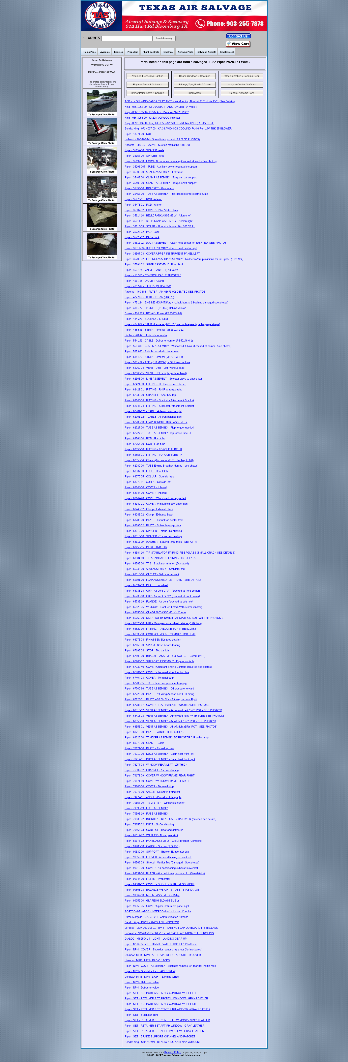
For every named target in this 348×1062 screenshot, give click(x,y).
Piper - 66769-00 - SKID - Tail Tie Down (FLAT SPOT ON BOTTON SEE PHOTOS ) (174, 617)
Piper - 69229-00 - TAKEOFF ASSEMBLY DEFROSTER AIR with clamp (166, 737)
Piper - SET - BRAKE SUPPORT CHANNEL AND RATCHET (160, 1036)
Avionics (105, 52)
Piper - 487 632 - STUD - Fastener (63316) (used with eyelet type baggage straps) (172, 324)
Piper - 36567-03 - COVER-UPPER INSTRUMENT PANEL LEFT (162, 253)
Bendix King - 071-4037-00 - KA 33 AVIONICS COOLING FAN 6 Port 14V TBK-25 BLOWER (178, 128)
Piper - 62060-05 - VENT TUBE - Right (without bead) (156, 373)
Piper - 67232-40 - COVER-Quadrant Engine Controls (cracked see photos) (168, 666)
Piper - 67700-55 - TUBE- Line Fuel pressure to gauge (156, 683)
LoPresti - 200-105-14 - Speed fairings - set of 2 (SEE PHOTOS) (162, 139)
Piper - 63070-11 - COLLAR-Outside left (148, 481)
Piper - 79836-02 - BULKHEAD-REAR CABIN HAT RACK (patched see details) (170, 819)
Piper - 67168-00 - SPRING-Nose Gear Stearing (152, 645)
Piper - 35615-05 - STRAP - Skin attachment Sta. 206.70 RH (160, 226)
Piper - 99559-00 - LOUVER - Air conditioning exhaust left (158, 857)
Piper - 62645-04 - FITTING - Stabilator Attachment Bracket (159, 400)
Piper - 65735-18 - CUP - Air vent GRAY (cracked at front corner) (162, 590)
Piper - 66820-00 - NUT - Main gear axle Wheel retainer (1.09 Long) (163, 623)
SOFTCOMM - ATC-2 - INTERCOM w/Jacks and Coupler (158, 911)
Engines (118, 52)
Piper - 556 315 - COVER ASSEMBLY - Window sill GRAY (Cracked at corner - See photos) (178, 346)
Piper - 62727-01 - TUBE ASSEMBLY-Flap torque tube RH (158, 433)
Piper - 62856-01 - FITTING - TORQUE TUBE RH (153, 454)
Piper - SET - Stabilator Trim (141, 1014)
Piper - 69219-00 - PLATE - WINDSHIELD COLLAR (154, 732)
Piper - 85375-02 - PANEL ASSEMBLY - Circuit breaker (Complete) (163, 840)
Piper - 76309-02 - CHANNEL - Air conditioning (152, 770)
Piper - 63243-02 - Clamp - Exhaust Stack (149, 509)
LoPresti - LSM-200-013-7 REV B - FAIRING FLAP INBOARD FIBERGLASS (169, 933)
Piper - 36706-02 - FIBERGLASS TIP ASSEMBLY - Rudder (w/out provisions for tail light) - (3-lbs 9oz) (184, 259)
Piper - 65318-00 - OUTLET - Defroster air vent (152, 574)
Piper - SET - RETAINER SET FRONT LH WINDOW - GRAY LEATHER (166, 998)
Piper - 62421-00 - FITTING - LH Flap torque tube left (155, 384)
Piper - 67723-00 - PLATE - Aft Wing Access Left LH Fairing (159, 694)
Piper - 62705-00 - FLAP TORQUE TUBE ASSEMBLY (156, 422)
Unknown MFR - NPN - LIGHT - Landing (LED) (152, 976)
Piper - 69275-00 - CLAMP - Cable (144, 742)
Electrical (168, 52)
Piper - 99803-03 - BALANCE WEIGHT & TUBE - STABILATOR (162, 889)
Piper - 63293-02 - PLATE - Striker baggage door (153, 525)
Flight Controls (151, 52)
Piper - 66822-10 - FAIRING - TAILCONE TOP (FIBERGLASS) (161, 628)
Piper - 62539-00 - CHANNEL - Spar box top (150, 394)
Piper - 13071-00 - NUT (138, 134)
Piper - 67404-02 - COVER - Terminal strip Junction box (157, 672)
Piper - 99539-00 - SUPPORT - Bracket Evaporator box (157, 851)
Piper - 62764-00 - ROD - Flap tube (145, 438)
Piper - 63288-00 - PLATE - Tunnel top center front (154, 520)
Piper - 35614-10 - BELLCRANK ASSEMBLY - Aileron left (158, 215)
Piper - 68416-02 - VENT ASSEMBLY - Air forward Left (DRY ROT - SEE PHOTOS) (173, 710)
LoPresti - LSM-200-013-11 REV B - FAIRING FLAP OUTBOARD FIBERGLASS (171, 927)
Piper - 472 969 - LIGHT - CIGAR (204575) (149, 297)
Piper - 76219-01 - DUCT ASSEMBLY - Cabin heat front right (160, 759)
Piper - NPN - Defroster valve (142, 982)
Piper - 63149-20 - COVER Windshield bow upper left (155, 498)
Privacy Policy (172, 1052)
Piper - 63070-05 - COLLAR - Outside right (149, 476)
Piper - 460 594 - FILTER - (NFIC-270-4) (148, 286)
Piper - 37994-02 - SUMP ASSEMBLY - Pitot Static (154, 264)
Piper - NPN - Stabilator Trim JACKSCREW (150, 971)
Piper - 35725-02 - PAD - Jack (142, 231)
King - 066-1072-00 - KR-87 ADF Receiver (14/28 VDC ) (157, 112)
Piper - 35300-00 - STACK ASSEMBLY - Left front (154, 172)
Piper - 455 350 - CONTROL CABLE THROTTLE (153, 275)
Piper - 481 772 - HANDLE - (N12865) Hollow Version (155, 307)
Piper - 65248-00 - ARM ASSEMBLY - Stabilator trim (155, 568)
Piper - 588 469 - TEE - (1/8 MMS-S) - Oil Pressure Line (157, 362)
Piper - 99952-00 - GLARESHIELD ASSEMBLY (152, 900)
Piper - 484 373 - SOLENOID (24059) (146, 318)
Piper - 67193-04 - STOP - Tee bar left (147, 650)
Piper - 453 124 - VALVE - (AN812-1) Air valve (151, 269)
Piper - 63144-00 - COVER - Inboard (146, 487)
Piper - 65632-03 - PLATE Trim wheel (146, 585)
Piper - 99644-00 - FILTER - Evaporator (147, 878)
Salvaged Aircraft (207, 52)
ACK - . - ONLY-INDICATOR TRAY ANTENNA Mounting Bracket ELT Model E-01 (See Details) (180, 101)
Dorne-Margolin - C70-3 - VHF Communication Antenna (156, 916)
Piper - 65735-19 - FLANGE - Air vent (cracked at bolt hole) (159, 601)
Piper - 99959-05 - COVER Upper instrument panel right (157, 906)
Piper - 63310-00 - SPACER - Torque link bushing (153, 530)
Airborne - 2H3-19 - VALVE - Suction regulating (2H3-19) (157, 144)
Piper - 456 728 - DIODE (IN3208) (144, 280)
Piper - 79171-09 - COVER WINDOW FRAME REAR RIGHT (160, 775)
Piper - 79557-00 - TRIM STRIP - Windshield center (154, 802)
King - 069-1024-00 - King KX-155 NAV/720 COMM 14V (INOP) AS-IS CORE (169, 123)
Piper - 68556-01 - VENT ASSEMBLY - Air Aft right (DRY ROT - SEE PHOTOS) (171, 726)
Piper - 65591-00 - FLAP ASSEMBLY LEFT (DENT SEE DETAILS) (163, 579)
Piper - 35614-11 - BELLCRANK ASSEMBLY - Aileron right (159, 221)
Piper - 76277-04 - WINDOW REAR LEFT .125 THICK (156, 764)
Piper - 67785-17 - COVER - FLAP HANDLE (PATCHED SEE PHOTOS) (166, 704)
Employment (227, 52)
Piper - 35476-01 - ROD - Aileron (143, 199)
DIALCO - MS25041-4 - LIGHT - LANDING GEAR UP (156, 938)
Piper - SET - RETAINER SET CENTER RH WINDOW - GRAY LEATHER (167, 1009)
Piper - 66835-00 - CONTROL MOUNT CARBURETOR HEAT (160, 634)
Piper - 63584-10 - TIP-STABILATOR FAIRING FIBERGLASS (160, 558)
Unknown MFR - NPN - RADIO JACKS (147, 960)
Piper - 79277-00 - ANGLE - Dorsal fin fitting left (152, 791)
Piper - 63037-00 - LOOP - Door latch (146, 471)
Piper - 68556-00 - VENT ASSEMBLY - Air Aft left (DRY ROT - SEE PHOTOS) (170, 721)
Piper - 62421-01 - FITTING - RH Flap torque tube (153, 389)
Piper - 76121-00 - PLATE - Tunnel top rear (149, 748)
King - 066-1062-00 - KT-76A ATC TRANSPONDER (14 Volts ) (161, 106)
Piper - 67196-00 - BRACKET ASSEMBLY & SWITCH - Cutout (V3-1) (165, 655)
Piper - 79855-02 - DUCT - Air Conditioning (149, 824)
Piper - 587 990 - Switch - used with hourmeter (152, 351)
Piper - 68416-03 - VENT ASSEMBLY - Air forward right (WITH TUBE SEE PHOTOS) (174, 715)
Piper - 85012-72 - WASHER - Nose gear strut (151, 835)
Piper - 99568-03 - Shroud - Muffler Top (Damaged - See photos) (162, 862)
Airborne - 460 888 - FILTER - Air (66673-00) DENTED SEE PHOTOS (165, 291)
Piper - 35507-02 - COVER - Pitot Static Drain (151, 210)
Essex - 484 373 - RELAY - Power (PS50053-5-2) (153, 313)
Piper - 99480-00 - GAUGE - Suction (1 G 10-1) (152, 846)
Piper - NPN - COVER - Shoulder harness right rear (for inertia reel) (163, 949)
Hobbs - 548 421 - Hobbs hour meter (146, 335)
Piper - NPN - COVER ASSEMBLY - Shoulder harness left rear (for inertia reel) (170, 965)
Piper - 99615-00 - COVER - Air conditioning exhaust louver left (161, 867)
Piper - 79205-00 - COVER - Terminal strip (149, 786)
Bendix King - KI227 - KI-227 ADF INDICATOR (152, 922)
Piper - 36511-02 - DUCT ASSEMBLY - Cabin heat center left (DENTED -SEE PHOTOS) (176, 242)
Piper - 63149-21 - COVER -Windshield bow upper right (156, 503)
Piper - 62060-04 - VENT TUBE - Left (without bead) (155, 367)
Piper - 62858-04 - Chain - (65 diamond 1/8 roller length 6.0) (159, 460)
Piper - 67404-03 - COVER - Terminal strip (149, 677)
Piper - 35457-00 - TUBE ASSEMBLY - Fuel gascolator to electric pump (166, 193)
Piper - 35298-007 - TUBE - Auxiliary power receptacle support (161, 166)
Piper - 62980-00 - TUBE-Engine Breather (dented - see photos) (161, 465)
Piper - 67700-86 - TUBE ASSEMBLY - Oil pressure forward (159, 688)
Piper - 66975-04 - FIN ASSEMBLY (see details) (152, 639)
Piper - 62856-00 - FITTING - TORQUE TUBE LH (153, 449)
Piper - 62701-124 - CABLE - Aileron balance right (153, 416)
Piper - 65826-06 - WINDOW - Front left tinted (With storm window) (163, 607)
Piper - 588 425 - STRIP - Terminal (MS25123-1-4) (154, 356)
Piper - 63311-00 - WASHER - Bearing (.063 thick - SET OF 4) (161, 541)
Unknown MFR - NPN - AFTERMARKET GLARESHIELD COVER (163, 954)
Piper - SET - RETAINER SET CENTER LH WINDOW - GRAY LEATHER (167, 1020)
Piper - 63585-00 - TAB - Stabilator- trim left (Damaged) (157, 563)
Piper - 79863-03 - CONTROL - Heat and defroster (154, 829)
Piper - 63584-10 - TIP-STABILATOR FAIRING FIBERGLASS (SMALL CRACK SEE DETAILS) (180, 552)
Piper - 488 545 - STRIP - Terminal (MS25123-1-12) (154, 329)
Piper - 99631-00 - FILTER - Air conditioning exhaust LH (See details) (165, 873)
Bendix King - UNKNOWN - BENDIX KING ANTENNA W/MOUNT (163, 1041)
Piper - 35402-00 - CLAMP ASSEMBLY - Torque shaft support (161, 177)
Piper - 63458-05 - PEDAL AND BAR (146, 547)
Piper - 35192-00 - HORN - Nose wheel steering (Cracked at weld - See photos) (170, 161)
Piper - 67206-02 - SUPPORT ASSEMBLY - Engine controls (159, 661)
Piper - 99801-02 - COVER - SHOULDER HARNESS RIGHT (160, 884)
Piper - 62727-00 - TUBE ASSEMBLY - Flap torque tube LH (159, 427)
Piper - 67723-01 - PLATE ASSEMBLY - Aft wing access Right (161, 699)
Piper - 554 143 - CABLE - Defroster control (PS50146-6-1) (159, 340)
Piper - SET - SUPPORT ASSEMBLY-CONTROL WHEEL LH (160, 993)
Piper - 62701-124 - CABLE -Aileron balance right (153, 411)
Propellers (132, 52)
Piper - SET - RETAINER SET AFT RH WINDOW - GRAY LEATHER (164, 1025)
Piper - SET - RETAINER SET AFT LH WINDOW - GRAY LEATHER (164, 1031)
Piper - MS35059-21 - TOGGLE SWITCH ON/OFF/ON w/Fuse (161, 944)
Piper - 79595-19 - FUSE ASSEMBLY (146, 808)
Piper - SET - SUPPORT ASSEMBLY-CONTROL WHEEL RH (160, 1003)
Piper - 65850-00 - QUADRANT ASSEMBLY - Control (155, 612)
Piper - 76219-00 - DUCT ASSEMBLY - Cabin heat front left (159, 753)
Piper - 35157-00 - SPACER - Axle (144, 150)
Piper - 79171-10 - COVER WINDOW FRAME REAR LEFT (159, 781)
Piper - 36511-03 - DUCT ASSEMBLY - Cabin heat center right (161, 248)
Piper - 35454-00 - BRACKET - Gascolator (149, 188)
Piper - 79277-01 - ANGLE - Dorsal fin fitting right (153, 797)
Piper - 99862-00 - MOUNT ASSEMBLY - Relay (152, 895)
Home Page (90, 52)
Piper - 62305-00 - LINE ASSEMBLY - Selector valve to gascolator (163, 378)
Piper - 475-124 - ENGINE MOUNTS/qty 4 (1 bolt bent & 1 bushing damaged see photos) (176, 302)
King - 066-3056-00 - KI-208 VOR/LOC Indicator (152, 117)
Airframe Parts (185, 52)
